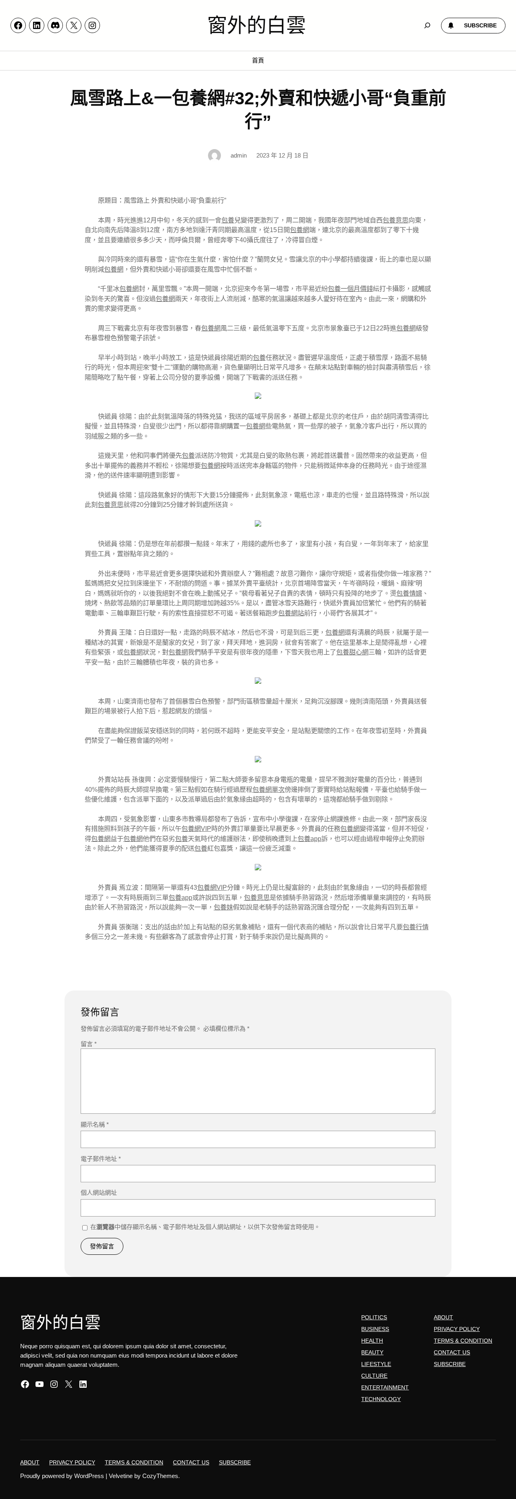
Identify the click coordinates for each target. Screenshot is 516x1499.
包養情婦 (409, 593)
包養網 (299, 229)
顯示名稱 (95, 1124)
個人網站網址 (99, 1192)
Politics (374, 1317)
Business (375, 1329)
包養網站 (291, 613)
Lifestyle (376, 1364)
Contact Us (452, 1352)
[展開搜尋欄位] (427, 25)
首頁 (258, 60)
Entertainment (385, 1387)
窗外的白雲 (256, 25)
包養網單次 (268, 789)
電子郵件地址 (101, 1158)
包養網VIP (196, 828)
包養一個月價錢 (350, 288)
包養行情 (416, 926)
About (443, 1317)
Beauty (372, 1352)
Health (372, 1340)
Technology (381, 1399)
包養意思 (395, 220)
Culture (374, 1375)
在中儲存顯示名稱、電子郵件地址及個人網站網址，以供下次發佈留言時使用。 (205, 1226)
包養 (227, 220)
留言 (89, 1043)
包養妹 (223, 907)
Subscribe (450, 1364)
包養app (309, 838)
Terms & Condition (463, 1340)
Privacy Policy (457, 1329)
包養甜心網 (352, 652)
